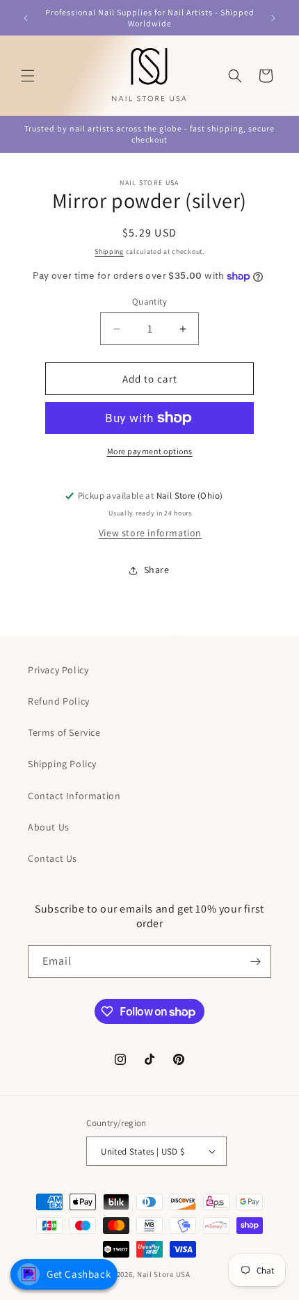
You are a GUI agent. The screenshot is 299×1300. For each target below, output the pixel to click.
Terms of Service (64, 732)
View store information (150, 533)
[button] (28, 76)
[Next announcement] (273, 18)
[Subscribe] (255, 961)
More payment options (150, 451)
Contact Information (74, 795)
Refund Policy (59, 701)
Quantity (149, 301)
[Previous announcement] (25, 18)
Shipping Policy (62, 763)
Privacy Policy (58, 670)
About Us (49, 827)
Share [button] (157, 569)
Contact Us (52, 858)
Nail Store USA (164, 1274)
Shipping (109, 251)
